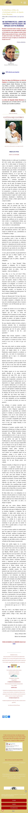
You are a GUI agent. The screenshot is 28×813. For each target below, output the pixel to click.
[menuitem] (21, 2)
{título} (13, 811)
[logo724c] (11, 2)
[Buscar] (21, 2)
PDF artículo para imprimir (12, 72)
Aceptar (14, 800)
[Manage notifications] (3, 810)
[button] (26, 791)
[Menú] (24, 2)
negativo (14, 804)
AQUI (14, 643)
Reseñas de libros (13, 16)
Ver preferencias (14, 807)
